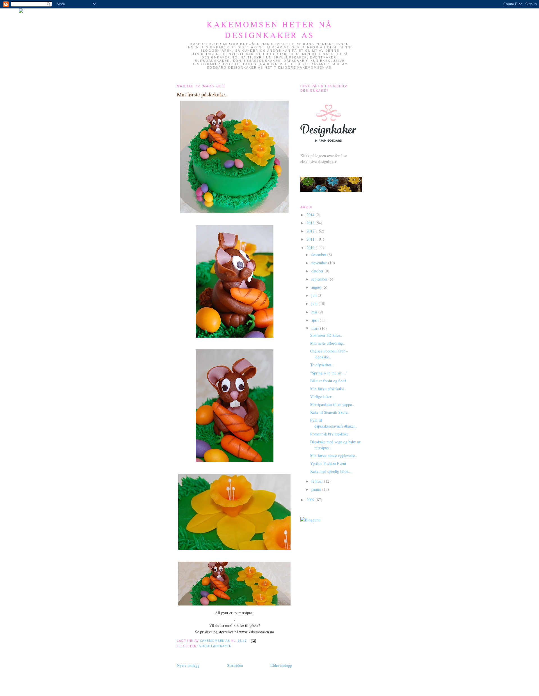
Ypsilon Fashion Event (328, 463)
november (319, 262)
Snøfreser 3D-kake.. (326, 335)
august (317, 287)
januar (316, 489)
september (319, 279)
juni (315, 303)
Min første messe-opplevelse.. (333, 455)
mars (315, 328)
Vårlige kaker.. (322, 396)
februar (317, 481)
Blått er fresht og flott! (328, 380)
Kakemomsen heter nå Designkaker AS (270, 29)
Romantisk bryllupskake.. (330, 434)
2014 (311, 214)
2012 (311, 231)
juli (314, 295)
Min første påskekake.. (328, 388)
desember (319, 254)
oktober (318, 271)
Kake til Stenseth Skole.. (330, 412)
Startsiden (235, 665)
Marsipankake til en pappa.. (332, 404)
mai (314, 312)
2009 (311, 499)
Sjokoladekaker (215, 646)
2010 (311, 247)
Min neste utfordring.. (327, 343)
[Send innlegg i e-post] (253, 640)
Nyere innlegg (188, 665)
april (315, 320)
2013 (311, 222)
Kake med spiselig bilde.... (331, 471)
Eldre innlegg (281, 665)
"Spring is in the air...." (329, 373)
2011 (311, 239)
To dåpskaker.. (321, 364)
